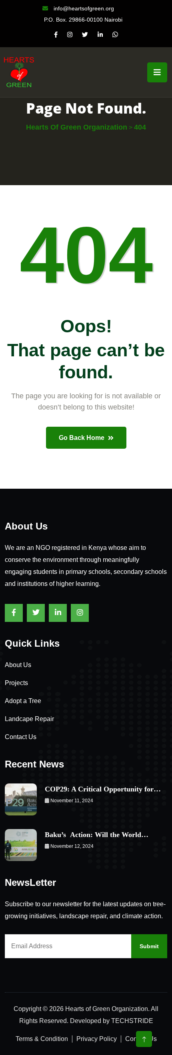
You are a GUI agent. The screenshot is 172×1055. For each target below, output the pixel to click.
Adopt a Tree (23, 700)
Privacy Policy (96, 1038)
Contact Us (20, 736)
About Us (18, 664)
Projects (16, 682)
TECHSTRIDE (132, 1020)
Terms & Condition (42, 1038)
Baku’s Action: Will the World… (96, 835)
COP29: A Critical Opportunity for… (103, 789)
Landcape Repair (29, 718)
